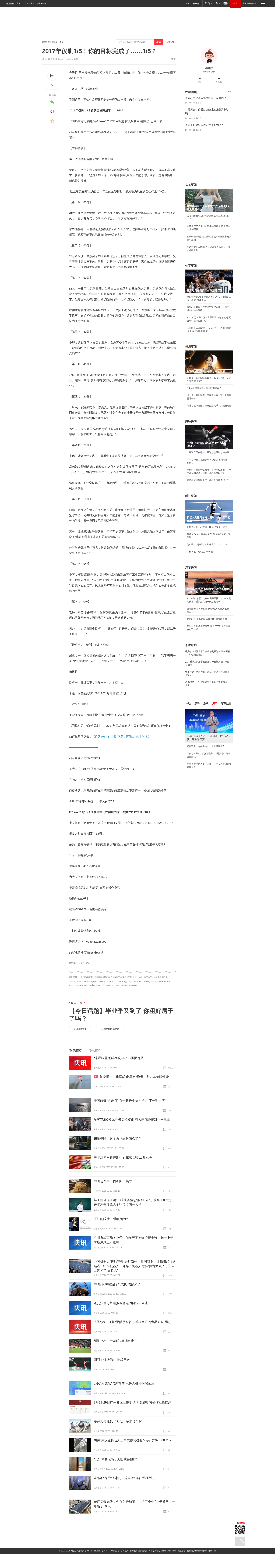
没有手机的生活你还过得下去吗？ (204, 125)
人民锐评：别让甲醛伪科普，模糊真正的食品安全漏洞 (132, 1322)
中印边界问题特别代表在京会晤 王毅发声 (123, 1157)
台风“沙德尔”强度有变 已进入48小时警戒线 (124, 1383)
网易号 (54, 42)
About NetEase (93, 1551)
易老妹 (74, 59)
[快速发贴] (52, 76)
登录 (235, 3)
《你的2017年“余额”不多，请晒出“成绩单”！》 (121, 736)
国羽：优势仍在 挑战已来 (112, 1359)
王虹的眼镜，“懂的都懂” (111, 1219)
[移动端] (187, 3)
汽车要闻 (191, 567)
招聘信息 (124, 1551)
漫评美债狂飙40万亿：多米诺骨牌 (118, 1421)
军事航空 (226, 703)
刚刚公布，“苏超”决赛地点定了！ (117, 1341)
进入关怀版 (41, 3)
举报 (173, 59)
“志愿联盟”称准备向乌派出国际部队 (119, 1058)
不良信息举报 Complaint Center (162, 1551)
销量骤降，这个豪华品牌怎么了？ (117, 1138)
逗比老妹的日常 (209, 71)
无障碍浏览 (29, 3)
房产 (214, 703)
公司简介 (105, 1551)
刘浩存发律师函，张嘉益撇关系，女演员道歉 (209, 405)
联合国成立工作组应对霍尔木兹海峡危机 (207, 760)
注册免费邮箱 (248, 3)
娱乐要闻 (191, 346)
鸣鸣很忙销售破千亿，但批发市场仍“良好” (208, 480)
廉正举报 (181, 1551)
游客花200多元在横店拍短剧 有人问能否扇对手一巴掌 (132, 1119)
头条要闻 (191, 184)
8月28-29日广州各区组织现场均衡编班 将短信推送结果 (132, 1402)
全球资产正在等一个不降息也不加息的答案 (208, 452)
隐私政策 (143, 1551)
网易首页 (10, 3)
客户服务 (134, 1551)
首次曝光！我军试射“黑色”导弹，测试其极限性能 (134, 1077)
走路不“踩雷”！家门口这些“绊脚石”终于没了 (124, 1478)
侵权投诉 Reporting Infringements (201, 1551)
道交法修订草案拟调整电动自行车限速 (121, 1303)
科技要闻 (191, 495)
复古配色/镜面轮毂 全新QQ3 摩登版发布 (207, 619)
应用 (18, 3)
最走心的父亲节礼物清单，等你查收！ (207, 98)
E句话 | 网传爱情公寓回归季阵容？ (204, 388)
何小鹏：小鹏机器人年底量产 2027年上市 (207, 544)
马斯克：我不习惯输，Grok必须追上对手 (207, 527)
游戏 (205, 703)
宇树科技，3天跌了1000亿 (200, 551)
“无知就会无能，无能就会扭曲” (115, 1459)
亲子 (197, 703)
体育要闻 (191, 265)
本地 (188, 703)
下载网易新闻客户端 (109, 1029)
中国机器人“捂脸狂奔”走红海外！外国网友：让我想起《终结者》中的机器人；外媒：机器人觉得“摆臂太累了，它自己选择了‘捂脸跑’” (135, 1266)
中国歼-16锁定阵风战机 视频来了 (117, 1284)
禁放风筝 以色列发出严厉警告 (201, 743)
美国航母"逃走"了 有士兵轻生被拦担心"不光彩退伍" (130, 1100)
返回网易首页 (80, 1029)
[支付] (218, 3)
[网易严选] (208, 3)
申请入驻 (170, 42)
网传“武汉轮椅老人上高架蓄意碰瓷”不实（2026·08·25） (133, 1440)
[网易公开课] (196, 3)
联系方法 (115, 1551)
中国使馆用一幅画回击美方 (113, 1181)
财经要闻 (191, 421)
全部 (229, 91)
